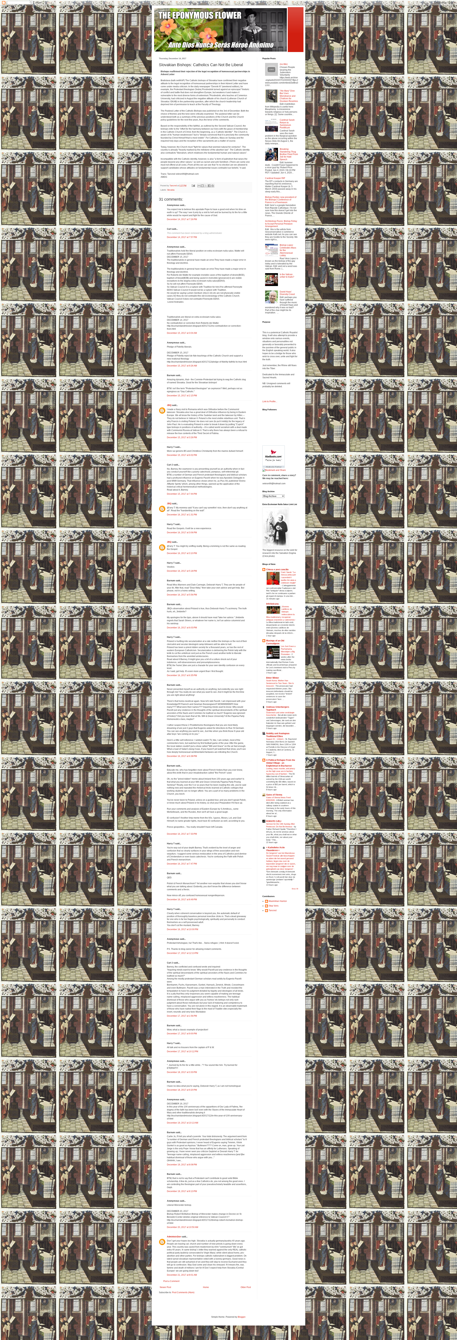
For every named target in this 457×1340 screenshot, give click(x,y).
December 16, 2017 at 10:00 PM (182, 929)
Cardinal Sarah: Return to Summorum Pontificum (287, 124)
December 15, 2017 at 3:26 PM (182, 437)
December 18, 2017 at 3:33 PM (182, 1072)
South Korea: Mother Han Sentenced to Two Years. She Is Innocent (280, 683)
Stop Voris (273, 906)
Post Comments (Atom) (183, 1292)
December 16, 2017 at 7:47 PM (182, 864)
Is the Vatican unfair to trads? (287, 275)
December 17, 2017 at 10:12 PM (182, 1051)
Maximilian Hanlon (278, 901)
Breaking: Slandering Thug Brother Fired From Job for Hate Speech (289, 154)
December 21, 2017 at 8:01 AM (182, 1275)
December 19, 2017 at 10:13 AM (182, 1123)
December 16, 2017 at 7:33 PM (182, 834)
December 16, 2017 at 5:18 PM (182, 571)
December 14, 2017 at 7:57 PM (182, 237)
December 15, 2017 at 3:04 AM (182, 333)
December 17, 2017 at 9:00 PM (182, 1033)
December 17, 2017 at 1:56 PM (182, 1016)
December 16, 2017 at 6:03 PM (182, 627)
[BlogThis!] (202, 186)
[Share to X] (206, 186)
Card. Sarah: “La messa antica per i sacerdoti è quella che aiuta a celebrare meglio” (288, 577)
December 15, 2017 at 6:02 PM (182, 455)
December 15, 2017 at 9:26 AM (182, 365)
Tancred (273, 910)
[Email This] (199, 186)
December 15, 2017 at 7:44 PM (182, 494)
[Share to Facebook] (209, 186)
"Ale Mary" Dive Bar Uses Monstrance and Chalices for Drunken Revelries (289, 96)
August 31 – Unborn (275, 739)
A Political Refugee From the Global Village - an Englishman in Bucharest (280, 763)
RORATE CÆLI (273, 821)
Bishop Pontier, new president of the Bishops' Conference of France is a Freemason (280, 200)
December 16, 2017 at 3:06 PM (182, 532)
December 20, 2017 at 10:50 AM (182, 1227)
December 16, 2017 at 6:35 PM (182, 675)
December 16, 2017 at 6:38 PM (182, 756)
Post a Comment (171, 1281)
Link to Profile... (269, 401)
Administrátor (174, 1236)
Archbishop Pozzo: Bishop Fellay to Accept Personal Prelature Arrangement (281, 224)
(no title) (284, 64)
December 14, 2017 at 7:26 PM (182, 219)
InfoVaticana (272, 604)
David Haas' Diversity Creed (287, 292)
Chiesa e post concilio (277, 569)
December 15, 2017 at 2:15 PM (182, 395)
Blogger (241, 1317)
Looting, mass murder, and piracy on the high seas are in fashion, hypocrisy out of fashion (280, 771)
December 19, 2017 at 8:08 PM (182, 1164)
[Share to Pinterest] (212, 186)
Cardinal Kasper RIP (275, 178)
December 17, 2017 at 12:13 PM (182, 953)
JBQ (169, 405)
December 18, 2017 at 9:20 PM (182, 1090)
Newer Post (165, 1287)
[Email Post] (193, 185)
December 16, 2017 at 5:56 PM (182, 594)
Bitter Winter (272, 678)
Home (206, 1287)
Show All (295, 889)
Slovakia (170, 190)
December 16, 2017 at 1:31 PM (182, 514)
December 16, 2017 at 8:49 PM (182, 899)
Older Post (246, 1287)
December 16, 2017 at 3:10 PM (182, 553)
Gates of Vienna (274, 795)
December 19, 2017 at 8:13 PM (182, 1191)
